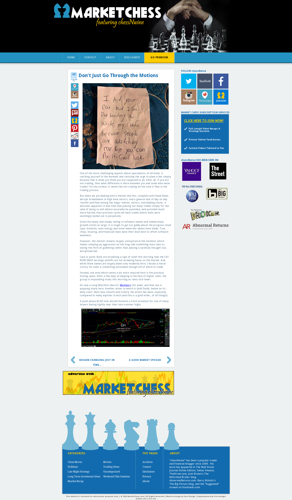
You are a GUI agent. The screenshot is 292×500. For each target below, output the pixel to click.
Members (125, 285)
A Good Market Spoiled (145, 360)
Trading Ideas (111, 466)
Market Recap (75, 481)
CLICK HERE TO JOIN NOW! (203, 120)
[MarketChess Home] (108, 16)
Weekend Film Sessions (116, 476)
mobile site (141, 499)
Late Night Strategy (78, 471)
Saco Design (189, 496)
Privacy (147, 476)
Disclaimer (132, 57)
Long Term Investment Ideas (84, 476)
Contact (90, 57)
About (110, 57)
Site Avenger (220, 496)
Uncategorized (111, 471)
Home (71, 57)
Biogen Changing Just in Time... (97, 361)
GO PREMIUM (159, 57)
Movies (107, 462)
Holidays (73, 466)
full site (152, 499)
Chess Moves (75, 462)
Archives (148, 462)
